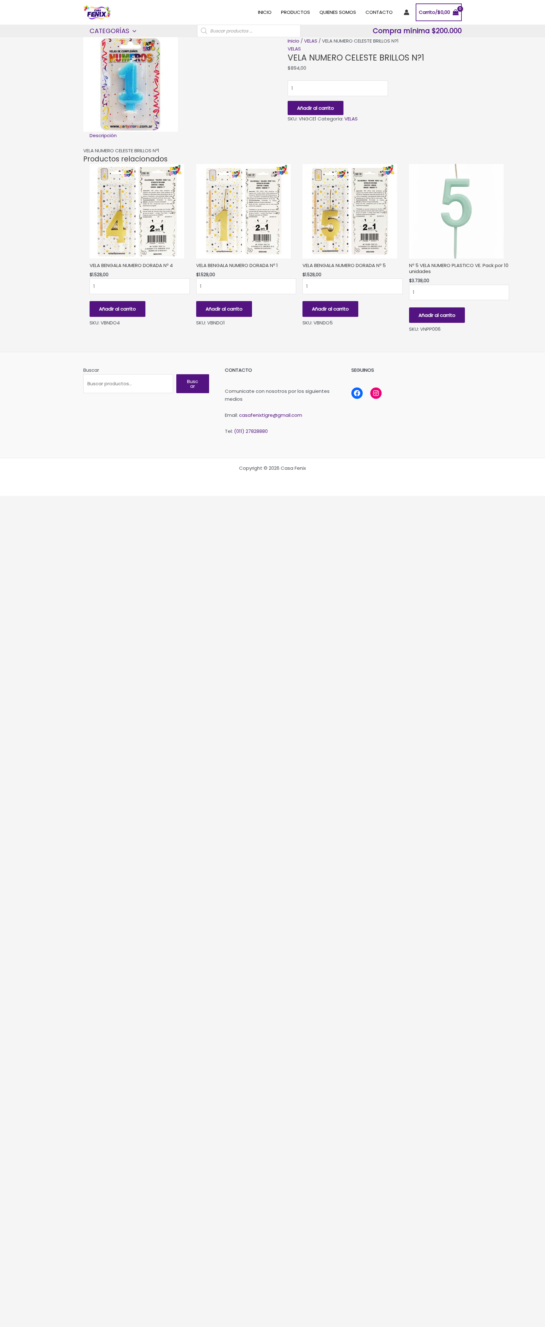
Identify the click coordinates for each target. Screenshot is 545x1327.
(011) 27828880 (251, 431)
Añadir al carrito (315, 108)
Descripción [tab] (103, 135)
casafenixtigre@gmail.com (270, 415)
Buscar (91, 370)
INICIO (265, 12)
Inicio (293, 41)
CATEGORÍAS (109, 30)
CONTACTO (379, 12)
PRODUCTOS (295, 12)
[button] (132, 31)
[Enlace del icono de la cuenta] (406, 12)
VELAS (310, 41)
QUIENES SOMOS (337, 12)
